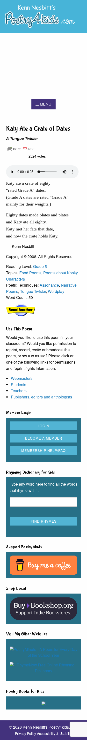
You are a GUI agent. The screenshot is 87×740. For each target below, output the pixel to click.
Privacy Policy (25, 733)
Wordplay (56, 291)
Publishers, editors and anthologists (41, 397)
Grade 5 (40, 266)
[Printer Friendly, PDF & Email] (21, 148)
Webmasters (21, 378)
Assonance (49, 285)
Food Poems (30, 272)
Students (18, 384)
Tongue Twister (33, 291)
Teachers (19, 390)
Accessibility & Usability (54, 733)
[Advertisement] (43, 66)
